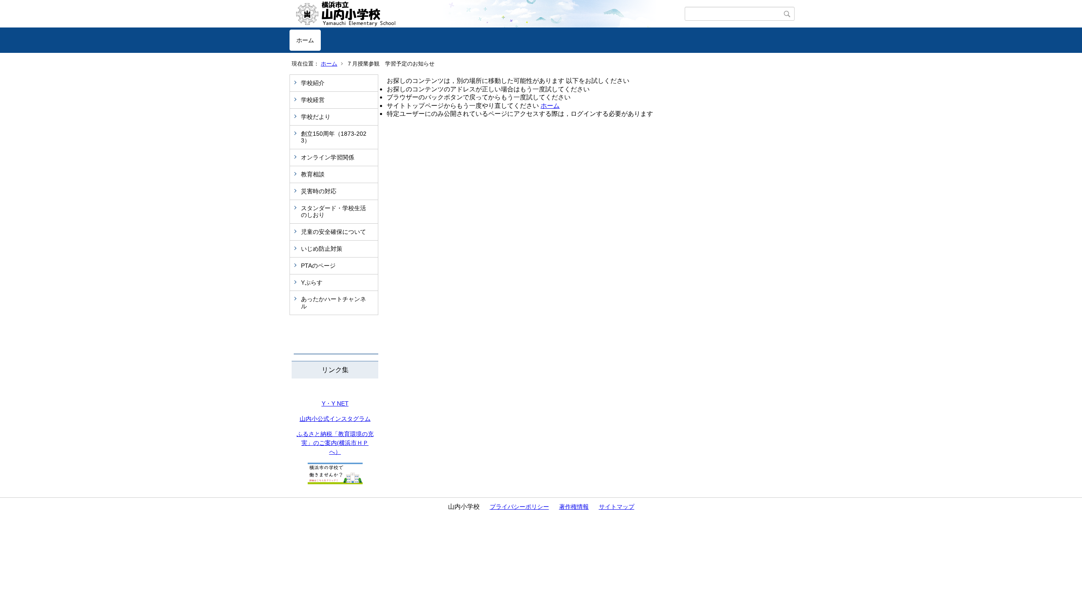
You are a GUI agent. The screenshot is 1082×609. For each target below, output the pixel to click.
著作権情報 (574, 506)
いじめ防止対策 (321, 248)
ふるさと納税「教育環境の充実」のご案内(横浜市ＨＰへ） (335, 443)
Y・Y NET (335, 403)
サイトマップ (616, 506)
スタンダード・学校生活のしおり (333, 212)
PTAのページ (318, 265)
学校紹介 (313, 83)
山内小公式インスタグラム (335, 418)
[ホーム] (487, 14)
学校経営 (313, 99)
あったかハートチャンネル (333, 303)
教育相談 (313, 174)
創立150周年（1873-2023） (333, 137)
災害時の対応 (318, 191)
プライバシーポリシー (519, 506)
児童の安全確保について (333, 231)
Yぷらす (311, 282)
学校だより (316, 116)
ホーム (305, 40)
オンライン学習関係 (327, 157)
